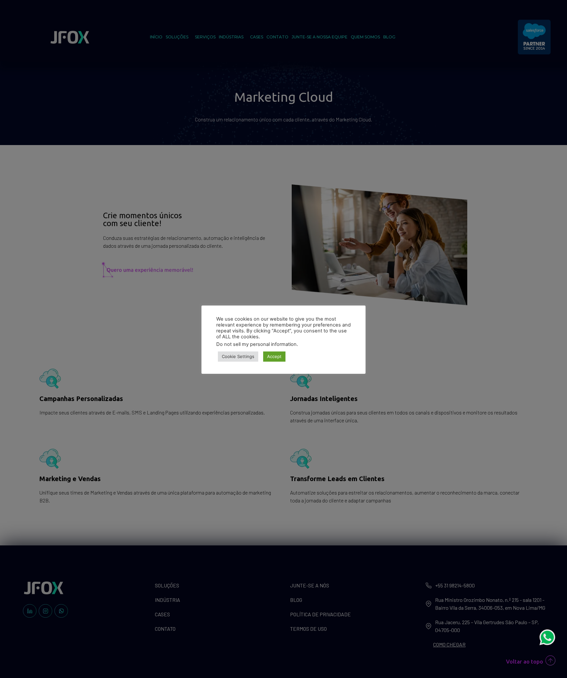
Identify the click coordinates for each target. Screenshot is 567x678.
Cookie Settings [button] (238, 356)
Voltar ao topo (524, 661)
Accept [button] (274, 356)
